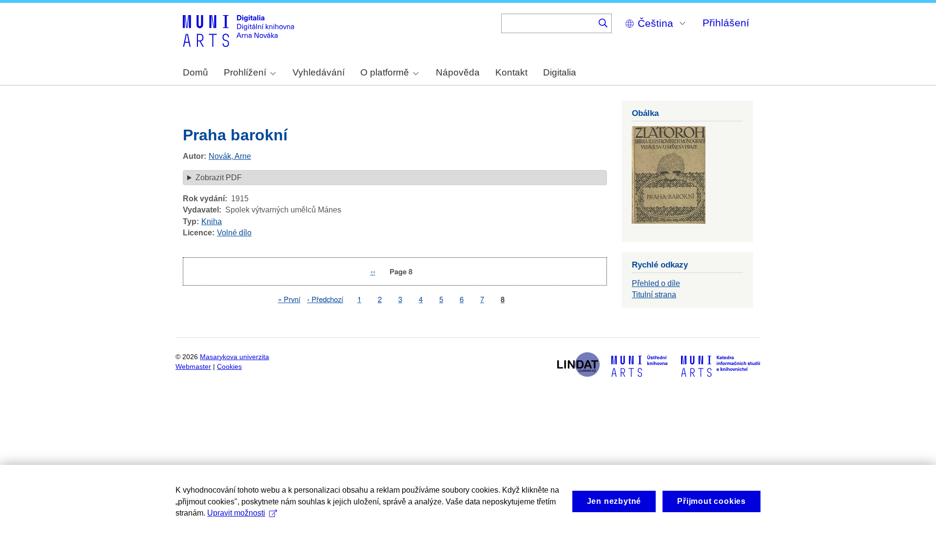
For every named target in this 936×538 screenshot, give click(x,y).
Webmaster (193, 366)
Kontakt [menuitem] (511, 72)
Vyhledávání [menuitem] (318, 72)
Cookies (229, 366)
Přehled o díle (656, 283)
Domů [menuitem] (195, 72)
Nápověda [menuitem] (458, 72)
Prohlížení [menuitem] (245, 72)
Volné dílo (234, 233)
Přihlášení (725, 22)
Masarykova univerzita (234, 357)
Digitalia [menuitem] (559, 72)
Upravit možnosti (236, 513)
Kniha (211, 221)
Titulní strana (654, 294)
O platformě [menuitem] (384, 72)
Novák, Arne (230, 156)
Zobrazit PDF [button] (218, 177)
